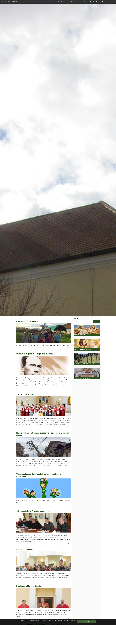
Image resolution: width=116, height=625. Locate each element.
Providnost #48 (79, 335)
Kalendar (98, 2)
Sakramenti (112, 2)
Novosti (57, 2)
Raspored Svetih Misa (82, 378)
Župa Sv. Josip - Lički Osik (9, 2)
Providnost (73, 2)
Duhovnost (104, 2)
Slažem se (87, 621)
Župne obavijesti (65, 2)
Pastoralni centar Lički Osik (84, 364)
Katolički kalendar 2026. (82, 349)
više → (69, 347)
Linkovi (92, 2)
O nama (80, 2)
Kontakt (86, 2)
